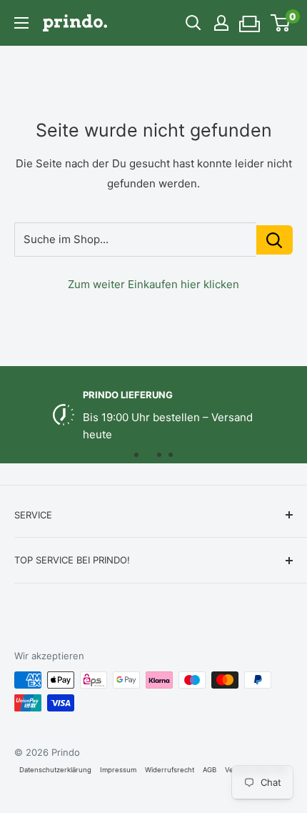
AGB (209, 770)
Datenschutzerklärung (55, 770)
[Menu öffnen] (21, 23)
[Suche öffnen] (193, 23)
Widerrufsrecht (169, 770)
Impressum (118, 770)
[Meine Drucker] (250, 19)
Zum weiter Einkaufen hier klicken (153, 284)
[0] (281, 22)
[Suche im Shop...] (274, 240)
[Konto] (221, 23)
